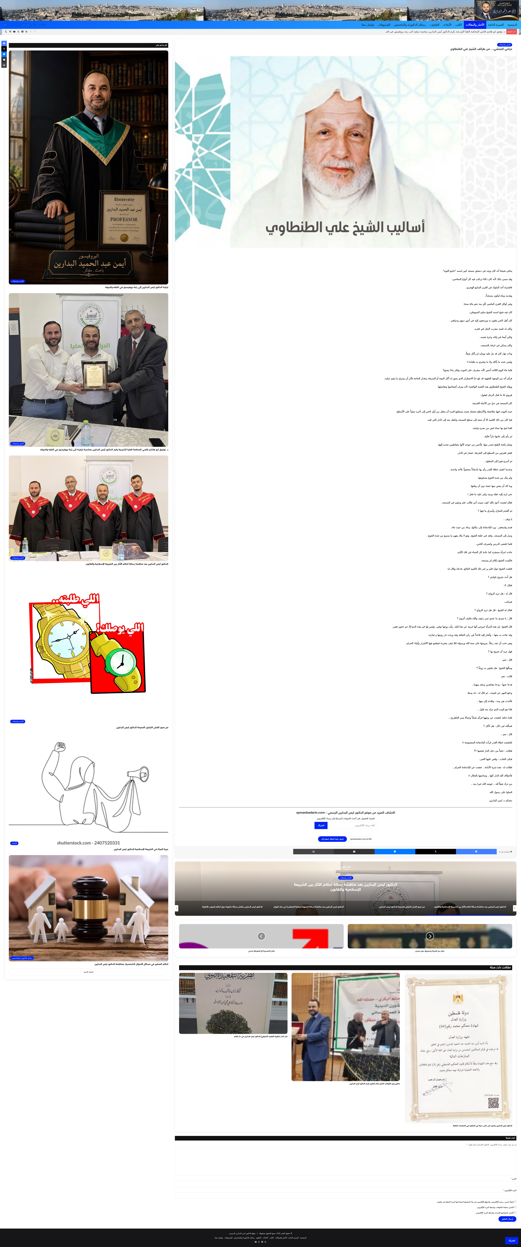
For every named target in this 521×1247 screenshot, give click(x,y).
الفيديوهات (384, 25)
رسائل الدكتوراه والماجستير (410, 25)
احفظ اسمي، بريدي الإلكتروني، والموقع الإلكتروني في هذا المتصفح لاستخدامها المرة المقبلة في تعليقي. (475, 1202)
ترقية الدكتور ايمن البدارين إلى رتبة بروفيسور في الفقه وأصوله (136, 287)
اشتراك (321, 825)
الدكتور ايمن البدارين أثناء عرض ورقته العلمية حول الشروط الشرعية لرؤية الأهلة (346, 887)
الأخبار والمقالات (475, 25)
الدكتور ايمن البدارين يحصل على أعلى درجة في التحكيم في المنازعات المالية (482, 1126)
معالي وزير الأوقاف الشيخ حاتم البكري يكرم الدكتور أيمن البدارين (375, 1084)
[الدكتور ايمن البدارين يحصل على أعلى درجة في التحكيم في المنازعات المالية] (458, 1048)
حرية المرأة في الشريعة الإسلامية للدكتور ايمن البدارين (141, 849)
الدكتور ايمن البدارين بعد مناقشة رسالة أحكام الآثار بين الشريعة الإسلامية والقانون (127, 564)
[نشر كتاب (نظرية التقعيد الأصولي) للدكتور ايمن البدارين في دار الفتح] (233, 1003)
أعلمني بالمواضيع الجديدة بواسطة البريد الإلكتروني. (495, 1213)
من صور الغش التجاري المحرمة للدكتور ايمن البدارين (478, 31)
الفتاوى (435, 25)
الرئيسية (512, 25)
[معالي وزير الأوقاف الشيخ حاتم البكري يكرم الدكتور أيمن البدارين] (346, 1027)
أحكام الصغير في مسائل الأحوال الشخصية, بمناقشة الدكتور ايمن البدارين (131, 964)
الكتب (458, 25)
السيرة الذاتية (496, 25)
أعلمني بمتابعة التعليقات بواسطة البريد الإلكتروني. (495, 1207)
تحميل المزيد (88, 972)
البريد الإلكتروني (509, 1190)
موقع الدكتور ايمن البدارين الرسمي (242, 1233)
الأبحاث (447, 25)
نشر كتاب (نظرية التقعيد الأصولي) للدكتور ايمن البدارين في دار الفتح (260, 1036)
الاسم (513, 1179)
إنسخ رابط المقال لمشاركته (332, 839)
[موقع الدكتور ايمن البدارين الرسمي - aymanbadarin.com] (496, 10)
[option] (345, 888)
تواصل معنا (368, 25)
